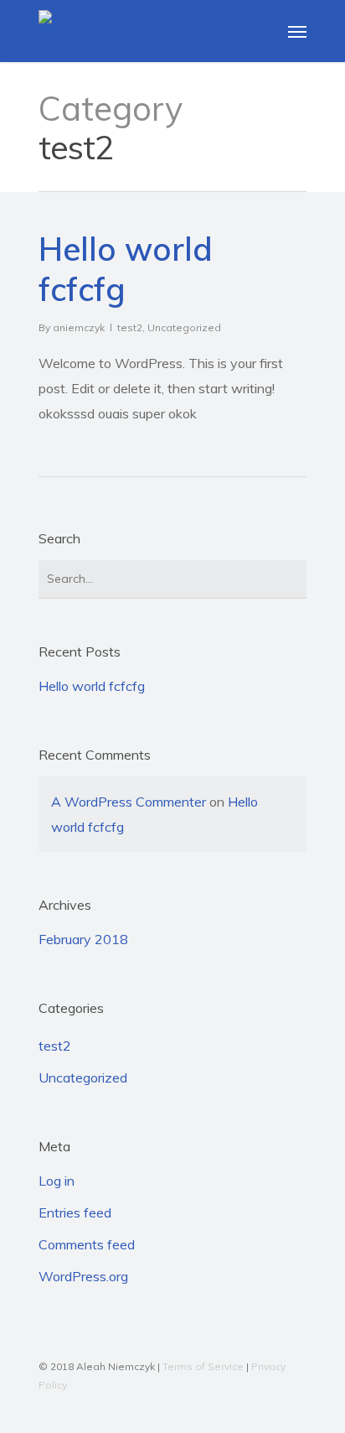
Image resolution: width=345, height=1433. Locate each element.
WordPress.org (83, 1276)
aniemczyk (79, 327)
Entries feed (75, 1212)
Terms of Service (203, 1366)
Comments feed (87, 1244)
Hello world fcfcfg (92, 686)
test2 (129, 327)
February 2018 (83, 939)
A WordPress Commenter (128, 801)
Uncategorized (184, 327)
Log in (57, 1180)
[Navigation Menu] (297, 31)
